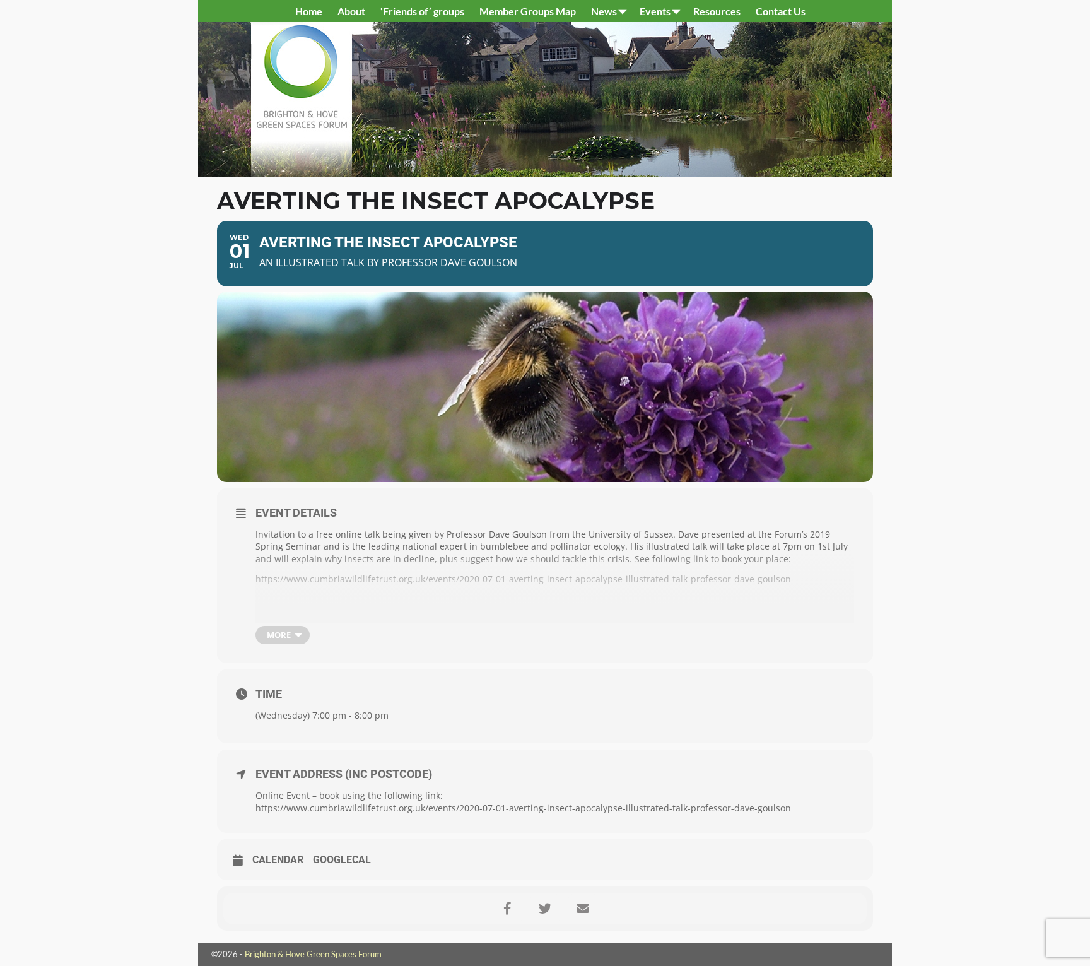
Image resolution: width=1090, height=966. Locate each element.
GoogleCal (342, 860)
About (351, 11)
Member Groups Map (527, 11)
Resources (717, 11)
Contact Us (781, 11)
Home (308, 11)
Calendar (277, 860)
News (604, 11)
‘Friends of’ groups (422, 11)
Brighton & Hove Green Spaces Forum (313, 954)
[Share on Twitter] (545, 908)
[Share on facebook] (507, 908)
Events (655, 11)
